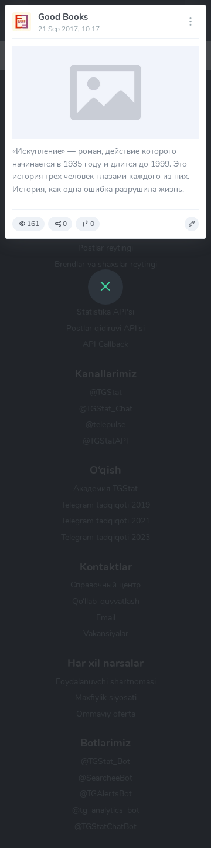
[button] (192, 224)
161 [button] (33, 223)
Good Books (63, 17)
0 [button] (65, 223)
